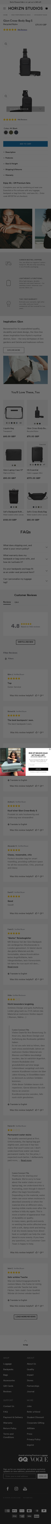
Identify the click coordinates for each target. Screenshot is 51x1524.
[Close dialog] (49, 749)
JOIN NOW (38, 769)
